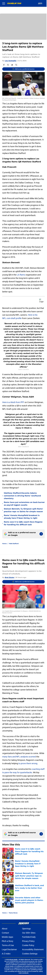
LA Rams (20, 275)
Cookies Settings (29, 953)
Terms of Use (8, 945)
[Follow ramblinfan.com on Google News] (41, 534)
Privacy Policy (28, 941)
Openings (26, 928)
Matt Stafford (13, 543)
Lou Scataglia (10, 61)
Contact (5, 933)
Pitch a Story (7, 941)
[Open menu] (3, 3)
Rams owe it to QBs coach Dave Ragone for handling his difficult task (23, 523)
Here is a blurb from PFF (13, 402)
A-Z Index (6, 953)
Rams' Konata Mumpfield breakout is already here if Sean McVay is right (22, 516)
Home (4, 543)
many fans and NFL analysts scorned (19, 756)
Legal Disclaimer (9, 949)
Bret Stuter (9, 577)
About (4, 928)
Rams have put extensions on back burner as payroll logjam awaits (24, 503)
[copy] (16, 64)
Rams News (13, 913)
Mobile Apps (7, 937)
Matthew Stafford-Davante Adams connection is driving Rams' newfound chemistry (22, 496)
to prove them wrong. (28, 763)
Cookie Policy (28, 945)
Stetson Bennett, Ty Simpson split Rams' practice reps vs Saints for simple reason (23, 510)
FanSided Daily (29, 937)
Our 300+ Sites (28, 933)
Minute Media (13, 959)
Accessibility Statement (33, 949)
